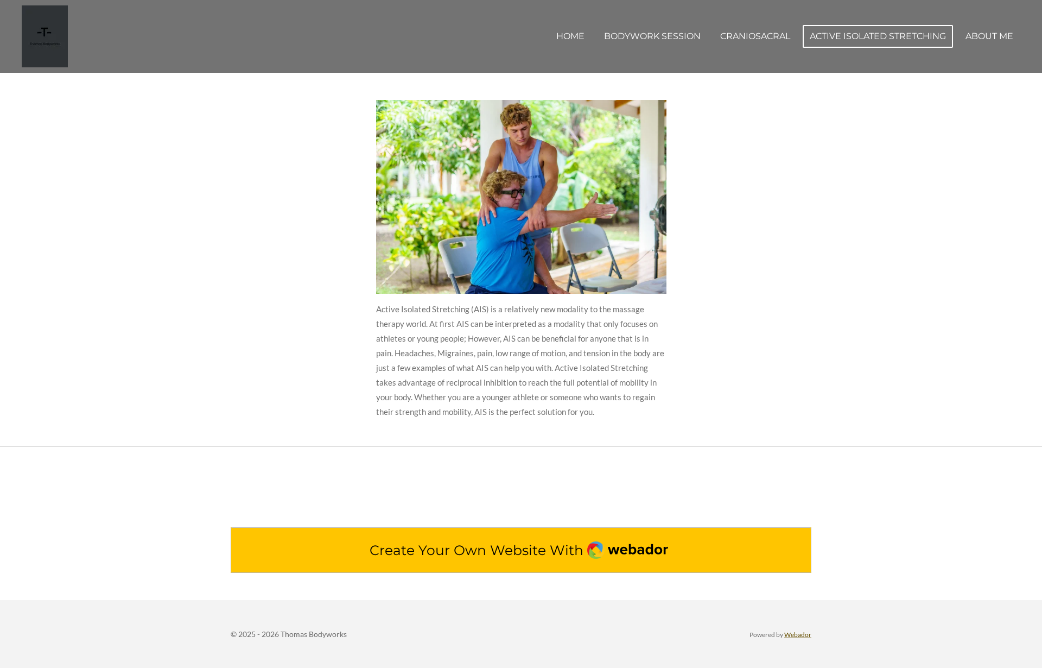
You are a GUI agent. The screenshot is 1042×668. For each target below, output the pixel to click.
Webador (797, 634)
